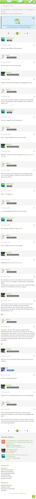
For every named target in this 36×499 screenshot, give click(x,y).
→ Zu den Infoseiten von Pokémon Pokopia (18, 27)
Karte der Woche (20, 304)
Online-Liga (18, 262)
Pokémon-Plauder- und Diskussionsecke (15, 447)
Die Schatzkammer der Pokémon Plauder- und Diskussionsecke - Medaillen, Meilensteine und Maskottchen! (19, 442)
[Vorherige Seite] (8, 33)
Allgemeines (18, 228)
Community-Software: (18, 493)
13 (25, 33)
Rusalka (4, 330)
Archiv (7, 459)
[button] (33, 2)
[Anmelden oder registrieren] (29, 2)
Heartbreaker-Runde (12, 449)
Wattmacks (6, 13)
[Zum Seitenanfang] (33, 496)
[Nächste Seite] (27, 33)
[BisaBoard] (4, 2)
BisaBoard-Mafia (10, 452)
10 (19, 33)
